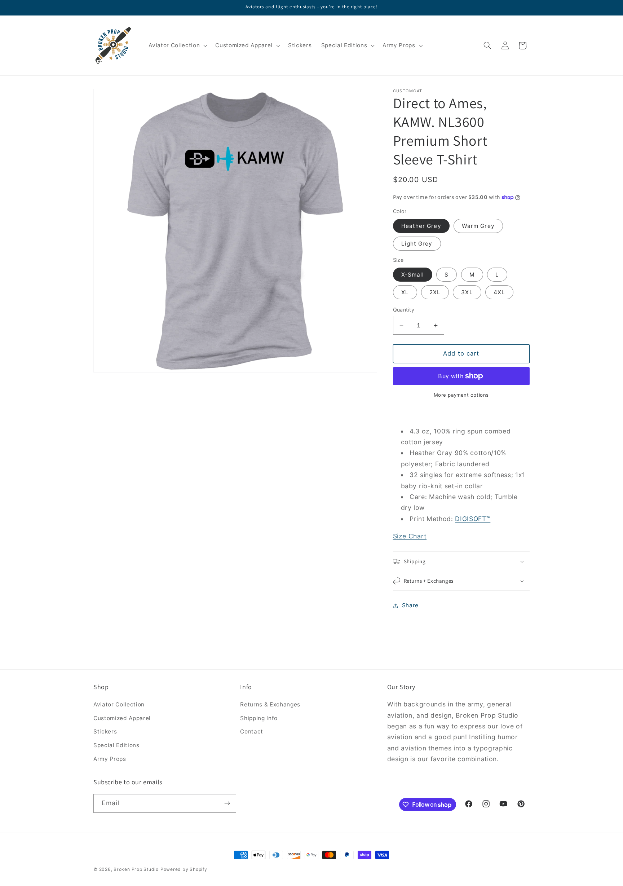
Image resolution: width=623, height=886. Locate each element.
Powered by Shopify (183, 869)
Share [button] (410, 605)
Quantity (404, 310)
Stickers (105, 731)
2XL (435, 292)
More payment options (461, 395)
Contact (251, 731)
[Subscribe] (227, 803)
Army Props (109, 758)
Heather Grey (421, 225)
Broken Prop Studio (136, 869)
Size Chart (410, 536)
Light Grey (417, 243)
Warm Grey (478, 225)
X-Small (412, 274)
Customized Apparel (122, 718)
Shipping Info (259, 718)
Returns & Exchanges (270, 704)
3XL (467, 292)
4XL (499, 292)
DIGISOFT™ (472, 519)
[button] (177, 45)
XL (405, 292)
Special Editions (116, 745)
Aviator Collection (119, 704)
